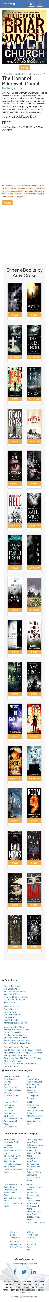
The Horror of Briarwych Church (21, 80)
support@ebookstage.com (26, 1263)
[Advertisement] (24, 156)
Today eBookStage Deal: (20, 116)
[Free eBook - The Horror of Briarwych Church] (24, 37)
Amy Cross (15, 88)
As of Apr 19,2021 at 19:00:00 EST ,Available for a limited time (23, 128)
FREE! (7, 122)
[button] (7, 202)
